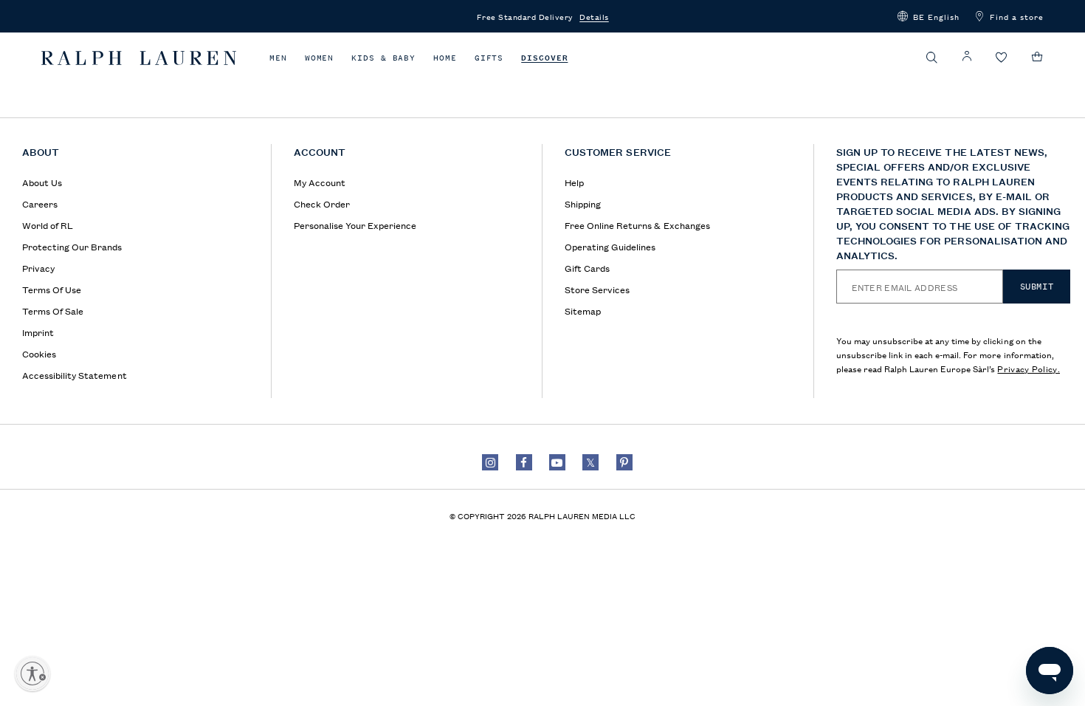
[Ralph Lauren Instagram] (490, 462)
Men (278, 58)
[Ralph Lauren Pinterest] (624, 462)
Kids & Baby (383, 58)
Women (319, 58)
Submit (1037, 286)
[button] (929, 16)
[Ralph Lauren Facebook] (524, 462)
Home (445, 58)
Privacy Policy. (1028, 368)
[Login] (967, 56)
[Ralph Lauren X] (590, 462)
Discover (544, 58)
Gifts (489, 58)
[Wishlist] (1002, 58)
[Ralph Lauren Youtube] (557, 462)
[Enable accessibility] (32, 673)
